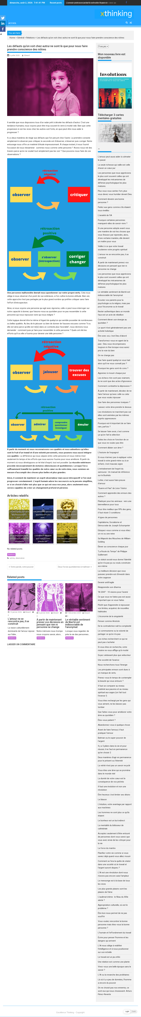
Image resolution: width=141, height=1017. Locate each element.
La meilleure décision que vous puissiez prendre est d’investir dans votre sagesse (114, 574)
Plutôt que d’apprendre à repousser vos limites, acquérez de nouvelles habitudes (114, 608)
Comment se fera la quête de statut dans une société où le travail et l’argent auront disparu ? (114, 864)
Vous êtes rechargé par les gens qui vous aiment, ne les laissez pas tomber (114, 703)
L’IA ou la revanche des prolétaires (113, 975)
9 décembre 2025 (74, 613)
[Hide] (1, 34)
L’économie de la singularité (110, 616)
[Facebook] (3, 29)
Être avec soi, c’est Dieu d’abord (112, 336)
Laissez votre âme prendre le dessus (114, 407)
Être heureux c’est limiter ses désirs (114, 794)
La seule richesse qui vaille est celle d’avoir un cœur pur (91, 3)
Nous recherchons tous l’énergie (112, 665)
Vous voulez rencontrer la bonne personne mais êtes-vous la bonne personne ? (113, 924)
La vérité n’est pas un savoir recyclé (114, 765)
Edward (27, 55)
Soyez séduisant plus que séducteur (114, 655)
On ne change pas (106, 355)
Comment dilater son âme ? (110, 447)
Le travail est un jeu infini (109, 957)
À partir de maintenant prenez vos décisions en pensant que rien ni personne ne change (113, 265)
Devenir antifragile (106, 582)
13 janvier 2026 (16, 612)
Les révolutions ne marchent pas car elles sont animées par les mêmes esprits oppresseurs (114, 415)
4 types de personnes (107, 517)
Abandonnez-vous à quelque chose (114, 725)
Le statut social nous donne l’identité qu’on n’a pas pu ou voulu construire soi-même (114, 562)
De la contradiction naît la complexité (115, 626)
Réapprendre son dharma (109, 587)
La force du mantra (106, 848)
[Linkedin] (3, 23)
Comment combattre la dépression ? (114, 386)
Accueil (12, 23)
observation (20, 558)
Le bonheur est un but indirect (111, 820)
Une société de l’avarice (108, 660)
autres (12, 558)
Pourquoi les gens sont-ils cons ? (113, 368)
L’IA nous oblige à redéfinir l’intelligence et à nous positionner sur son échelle (113, 948)
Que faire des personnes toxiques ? (114, 402)
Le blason (102, 799)
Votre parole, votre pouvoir (22, 567)
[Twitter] (3, 18)
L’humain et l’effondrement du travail (114, 932)
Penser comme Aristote (109, 621)
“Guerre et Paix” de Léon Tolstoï (112, 488)
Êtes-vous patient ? (107, 720)
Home (12, 37)
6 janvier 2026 (44, 613)
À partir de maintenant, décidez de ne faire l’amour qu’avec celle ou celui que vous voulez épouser (114, 394)
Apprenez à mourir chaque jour (112, 373)
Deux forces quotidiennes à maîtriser (74, 567)
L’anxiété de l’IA (105, 215)
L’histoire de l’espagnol (108, 452)
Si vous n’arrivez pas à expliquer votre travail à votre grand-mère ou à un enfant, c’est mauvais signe (115, 460)
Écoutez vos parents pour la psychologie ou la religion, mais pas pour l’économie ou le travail (114, 303)
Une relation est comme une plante (114, 962)
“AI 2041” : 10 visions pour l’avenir (113, 592)
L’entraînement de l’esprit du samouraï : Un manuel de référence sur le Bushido (114, 472)
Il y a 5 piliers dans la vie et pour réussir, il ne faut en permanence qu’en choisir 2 (112, 749)
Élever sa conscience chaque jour (113, 546)
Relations (30, 37)
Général (20, 37)
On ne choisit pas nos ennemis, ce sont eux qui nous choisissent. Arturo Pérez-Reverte (115, 991)
